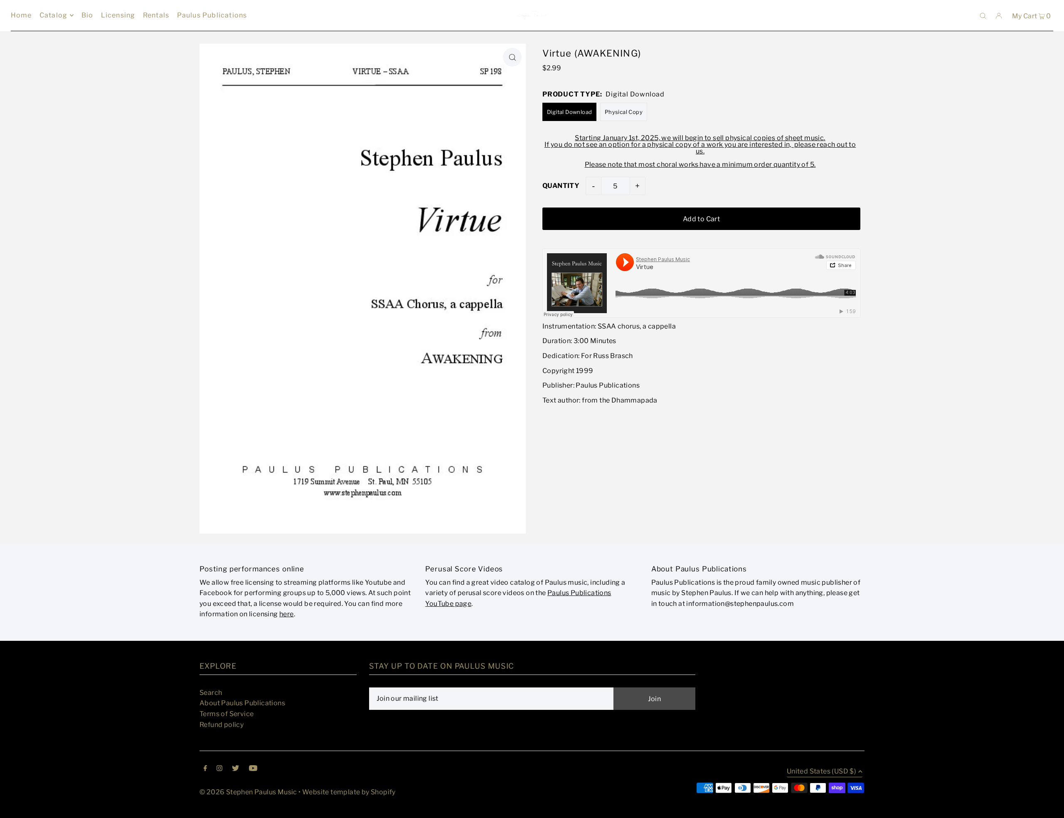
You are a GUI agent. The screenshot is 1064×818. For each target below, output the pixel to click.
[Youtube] (253, 769)
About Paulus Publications (242, 703)
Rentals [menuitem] (156, 15)
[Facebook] (205, 769)
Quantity (560, 186)
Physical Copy (624, 112)
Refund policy (222, 725)
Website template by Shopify (349, 792)
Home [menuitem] (21, 15)
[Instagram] (219, 769)
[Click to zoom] (512, 57)
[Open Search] (983, 15)
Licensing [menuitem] (118, 15)
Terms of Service (227, 714)
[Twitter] (235, 769)
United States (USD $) (821, 771)
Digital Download (569, 112)
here (286, 614)
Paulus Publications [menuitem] (212, 15)
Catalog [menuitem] (53, 15)
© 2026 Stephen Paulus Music (248, 792)
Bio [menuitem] (87, 15)
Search (211, 693)
